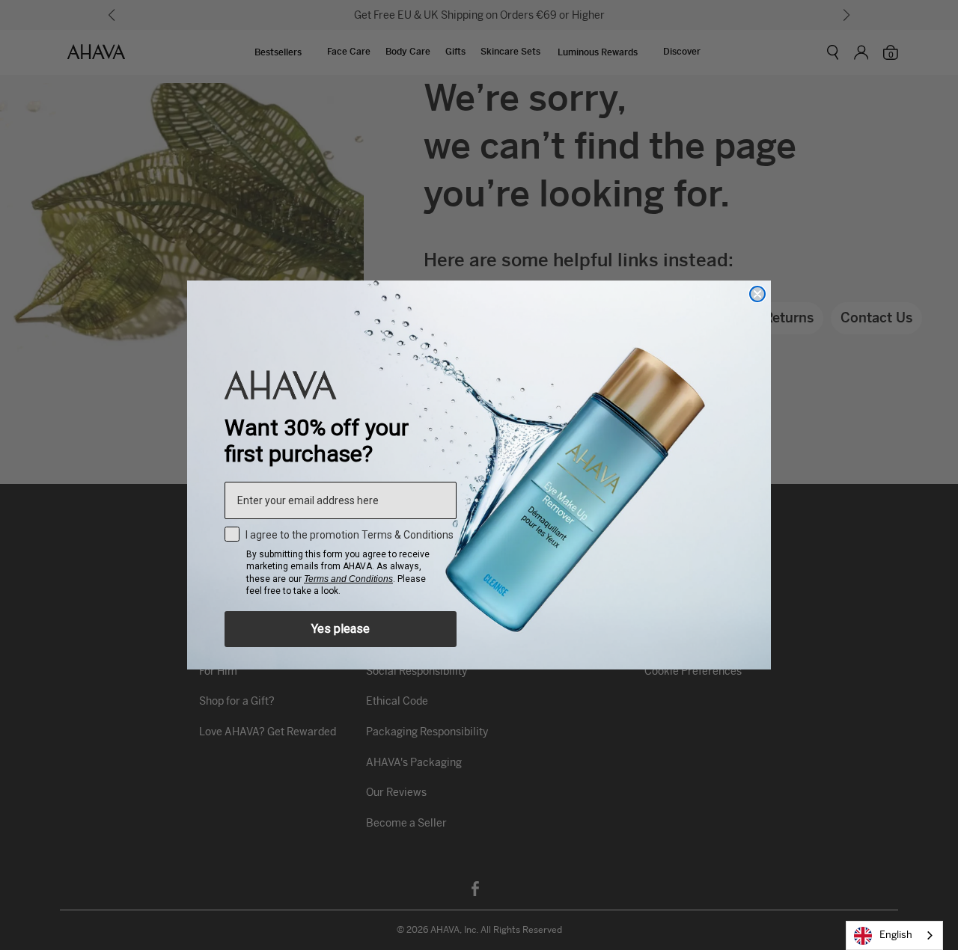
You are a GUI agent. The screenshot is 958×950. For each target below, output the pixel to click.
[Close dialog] (757, 293)
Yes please (340, 629)
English (895, 934)
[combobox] (894, 935)
